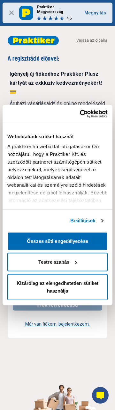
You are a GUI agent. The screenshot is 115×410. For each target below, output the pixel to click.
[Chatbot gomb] (100, 395)
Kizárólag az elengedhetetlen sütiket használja (58, 286)
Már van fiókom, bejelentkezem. (57, 324)
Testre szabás (53, 262)
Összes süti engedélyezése (57, 240)
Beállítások (82, 220)
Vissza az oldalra (91, 40)
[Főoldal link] (33, 40)
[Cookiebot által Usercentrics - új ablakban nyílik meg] (81, 114)
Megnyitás (95, 12)
